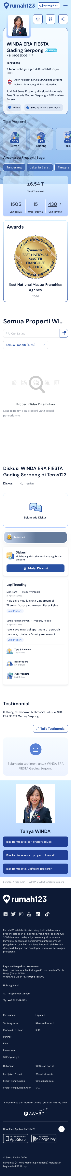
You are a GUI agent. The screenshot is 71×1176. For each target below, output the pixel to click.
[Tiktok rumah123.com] (47, 914)
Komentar (27, 483)
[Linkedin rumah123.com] (38, 914)
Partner (7, 1036)
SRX (38, 1087)
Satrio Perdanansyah (18, 620)
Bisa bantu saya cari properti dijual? (29, 841)
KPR (38, 1030)
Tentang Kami (10, 1023)
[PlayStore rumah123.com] (43, 1138)
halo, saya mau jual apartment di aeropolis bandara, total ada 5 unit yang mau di (34, 632)
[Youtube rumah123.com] (29, 914)
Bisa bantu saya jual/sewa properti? (29, 869)
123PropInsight (11, 1057)
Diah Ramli (12, 591)
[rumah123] (35, 900)
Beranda (7, 881)
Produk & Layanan (13, 1030)
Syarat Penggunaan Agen (17, 1087)
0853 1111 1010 (36, 976)
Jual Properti (15, 611)
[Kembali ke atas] (61, 1129)
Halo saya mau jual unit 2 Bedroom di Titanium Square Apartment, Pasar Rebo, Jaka (32, 603)
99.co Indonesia (44, 1074)
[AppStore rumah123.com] (15, 1138)
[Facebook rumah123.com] (5, 914)
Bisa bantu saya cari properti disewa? (30, 855)
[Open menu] (65, 5)
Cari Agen (20, 881)
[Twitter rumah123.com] (13, 914)
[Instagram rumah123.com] (21, 914)
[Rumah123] (19, 5)
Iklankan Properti (45, 1023)
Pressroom (9, 1050)
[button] (38, 19)
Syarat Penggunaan (14, 1081)
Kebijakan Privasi (12, 1074)
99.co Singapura (45, 1081)
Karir (5, 1043)
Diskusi (8, 483)
